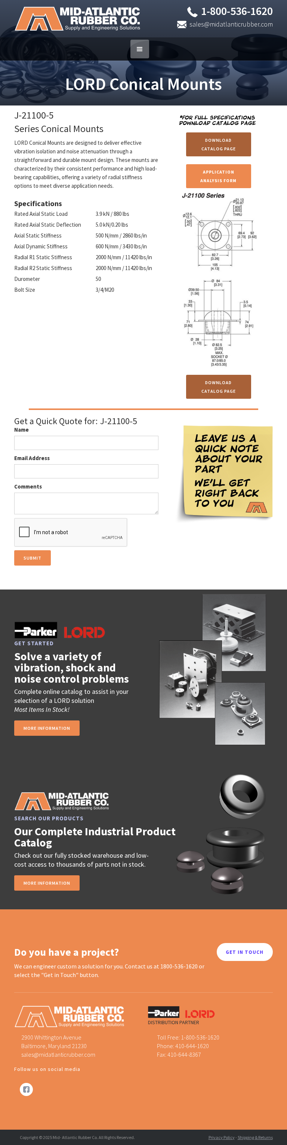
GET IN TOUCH (244, 952)
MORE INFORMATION (47, 883)
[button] (139, 49)
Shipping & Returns (255, 1137)
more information (47, 728)
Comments (28, 486)
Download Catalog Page (218, 144)
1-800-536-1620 (237, 11)
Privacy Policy (222, 1137)
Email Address (32, 458)
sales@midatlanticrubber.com (231, 24)
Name (21, 429)
